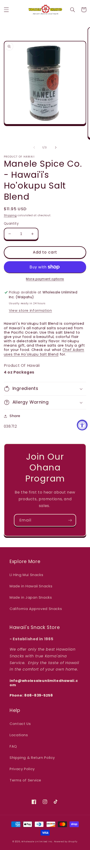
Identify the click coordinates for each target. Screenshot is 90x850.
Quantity (11, 223)
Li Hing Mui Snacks (26, 574)
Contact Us (20, 723)
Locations (19, 735)
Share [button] (15, 415)
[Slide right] (56, 147)
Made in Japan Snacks (31, 597)
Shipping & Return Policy (32, 757)
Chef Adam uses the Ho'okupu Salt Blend (44, 351)
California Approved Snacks (36, 608)
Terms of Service (25, 780)
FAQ (13, 746)
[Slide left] (34, 147)
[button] (6, 9)
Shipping (10, 215)
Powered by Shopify (66, 841)
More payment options (45, 279)
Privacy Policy (22, 769)
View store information (30, 310)
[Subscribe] (70, 520)
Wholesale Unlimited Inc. (37, 841)
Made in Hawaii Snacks (31, 586)
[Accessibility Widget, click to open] (82, 425)
